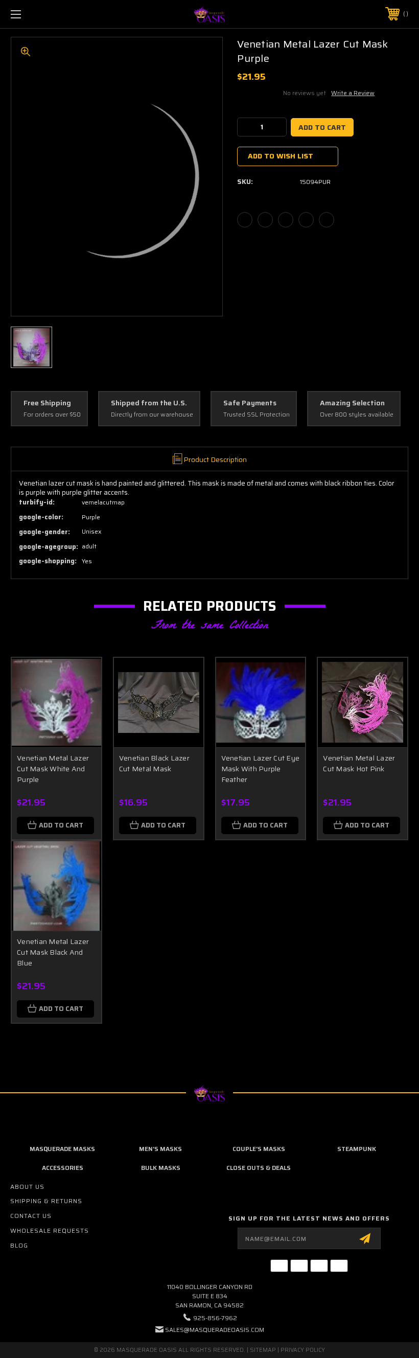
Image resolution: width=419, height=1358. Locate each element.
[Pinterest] (326, 219)
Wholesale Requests (49, 1230)
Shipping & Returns (46, 1201)
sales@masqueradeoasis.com (214, 1329)
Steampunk (356, 1149)
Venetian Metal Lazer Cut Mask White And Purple (53, 768)
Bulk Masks (160, 1167)
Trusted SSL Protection (256, 414)
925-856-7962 (215, 1318)
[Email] (265, 219)
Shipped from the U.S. (149, 403)
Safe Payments (249, 403)
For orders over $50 (52, 414)
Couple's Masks (258, 1149)
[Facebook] (244, 219)
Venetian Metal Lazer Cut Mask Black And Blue (53, 952)
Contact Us (31, 1216)
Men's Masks (160, 1149)
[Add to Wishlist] (81, 702)
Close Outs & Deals (258, 1167)
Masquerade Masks (62, 1149)
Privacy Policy (303, 1350)
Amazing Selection (352, 403)
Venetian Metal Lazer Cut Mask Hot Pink (359, 763)
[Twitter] (306, 219)
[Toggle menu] (50, 14)
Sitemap (263, 1350)
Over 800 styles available (356, 414)
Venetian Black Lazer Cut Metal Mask (154, 763)
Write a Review (353, 93)
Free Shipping (47, 403)
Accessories (62, 1167)
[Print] (285, 219)
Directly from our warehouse (152, 414)
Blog (19, 1245)
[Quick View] (81, 677)
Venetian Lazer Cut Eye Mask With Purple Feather (260, 768)
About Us (27, 1186)
